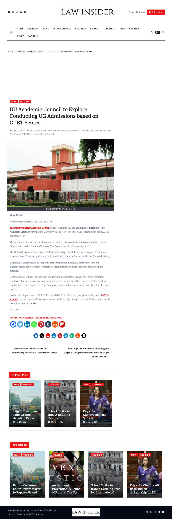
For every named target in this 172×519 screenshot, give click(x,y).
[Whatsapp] (34, 324)
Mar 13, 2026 (92, 422)
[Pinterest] (41, 324)
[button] (163, 32)
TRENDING (25, 101)
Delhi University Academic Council (38, 134)
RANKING (33, 35)
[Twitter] (20, 324)
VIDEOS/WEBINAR (129, 28)
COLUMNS (80, 28)
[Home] (11, 32)
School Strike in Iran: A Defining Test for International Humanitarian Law (105, 490)
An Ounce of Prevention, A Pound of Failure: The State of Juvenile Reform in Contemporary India (66, 494)
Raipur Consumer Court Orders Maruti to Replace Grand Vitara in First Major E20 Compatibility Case (27, 494)
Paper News (22, 514)
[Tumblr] (48, 324)
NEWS (46, 28)
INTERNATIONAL (62, 28)
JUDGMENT (110, 28)
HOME (20, 28)
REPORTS (95, 28)
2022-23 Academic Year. (41, 130)
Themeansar (37, 514)
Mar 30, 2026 (57, 422)
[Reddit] (55, 324)
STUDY (20, 35)
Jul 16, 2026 (21, 422)
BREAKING (33, 28)
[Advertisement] (86, 73)
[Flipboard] (62, 324)
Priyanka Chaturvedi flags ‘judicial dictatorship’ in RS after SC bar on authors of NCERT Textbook (144, 494)
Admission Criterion (63, 130)
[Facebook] (13, 324)
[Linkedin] (27, 324)
